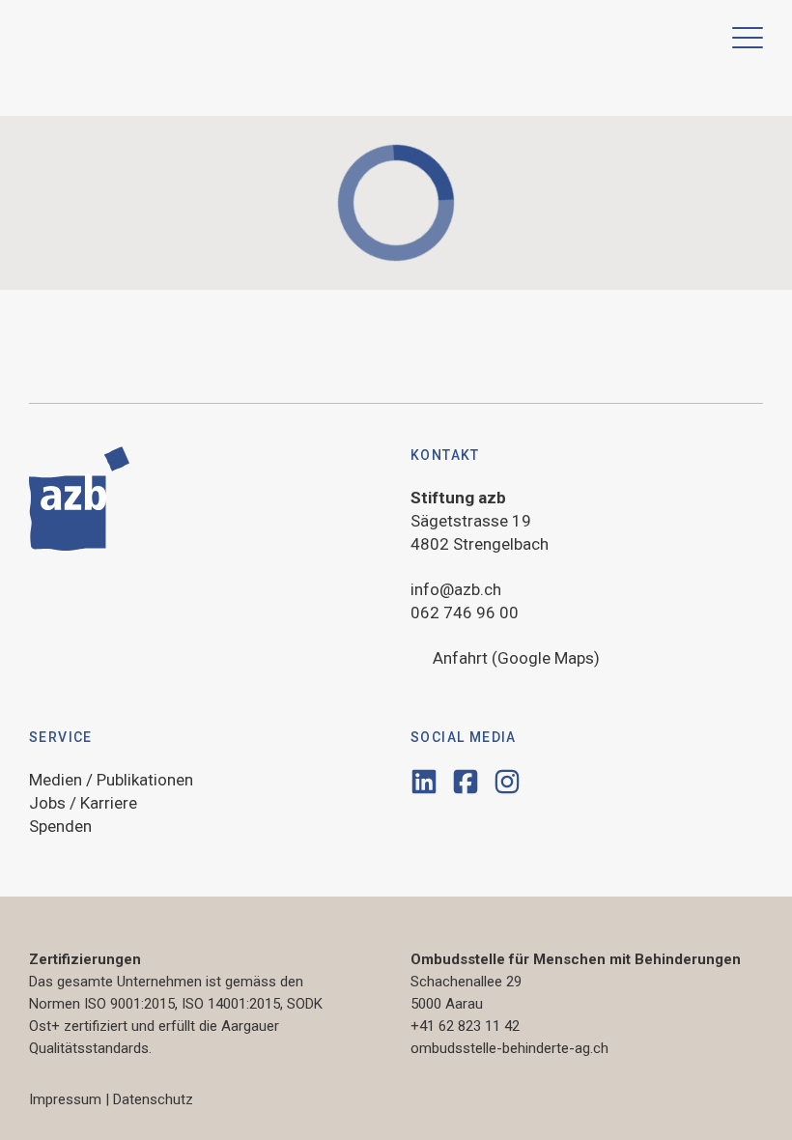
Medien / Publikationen (111, 779)
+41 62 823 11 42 (465, 1026)
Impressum (65, 1099)
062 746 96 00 (464, 612)
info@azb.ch (455, 589)
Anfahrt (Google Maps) (516, 658)
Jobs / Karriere (83, 802)
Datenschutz (153, 1099)
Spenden (60, 826)
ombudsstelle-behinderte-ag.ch (509, 1048)
